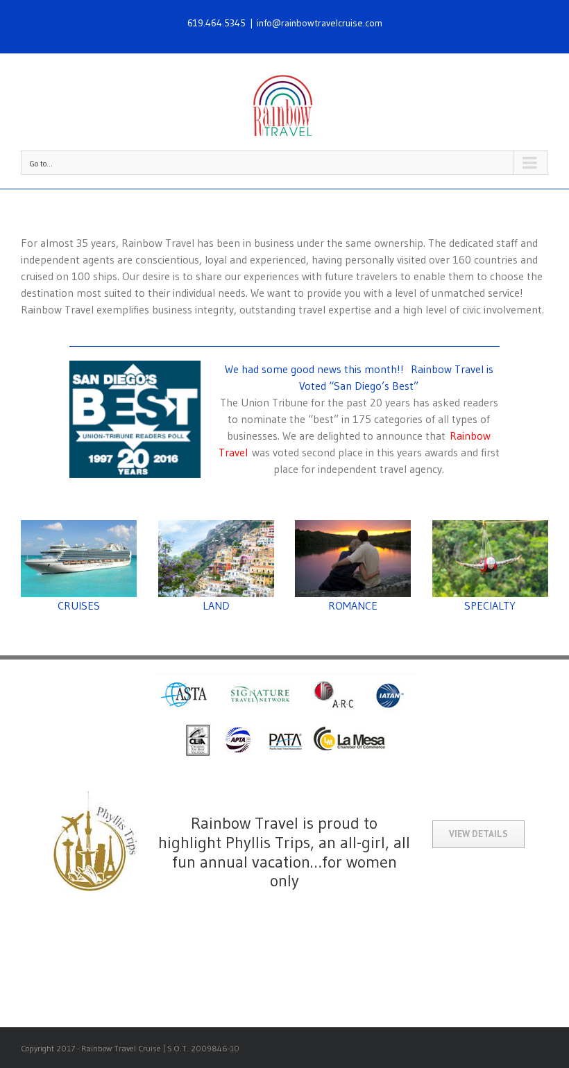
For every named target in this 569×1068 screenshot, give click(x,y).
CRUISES (79, 605)
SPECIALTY (490, 605)
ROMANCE (352, 605)
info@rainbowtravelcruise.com (319, 23)
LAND (216, 605)
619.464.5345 (216, 23)
